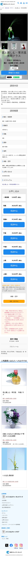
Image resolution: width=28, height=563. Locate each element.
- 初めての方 (4, 522)
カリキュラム (16, 312)
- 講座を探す (4, 517)
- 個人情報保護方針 (6, 507)
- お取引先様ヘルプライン (7, 505)
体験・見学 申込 (14, 301)
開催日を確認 (14, 73)
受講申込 (14, 211)
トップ (1, 8)
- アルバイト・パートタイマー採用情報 (10, 524)
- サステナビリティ (6, 502)
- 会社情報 (3, 500)
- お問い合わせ (4, 519)
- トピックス (4, 515)
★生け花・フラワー (9, 8)
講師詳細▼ (14, 68)
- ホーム (3, 513)
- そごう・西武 (4, 538)
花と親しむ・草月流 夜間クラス (10, 184)
